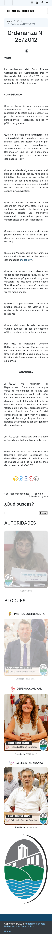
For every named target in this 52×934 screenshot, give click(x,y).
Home (7, 931)
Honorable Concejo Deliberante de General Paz (24, 925)
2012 (19, 21)
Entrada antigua (37, 496)
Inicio (9, 21)
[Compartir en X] (20, 478)
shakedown (26, 260)
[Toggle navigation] (8, 3)
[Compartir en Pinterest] (31, 478)
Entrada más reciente (17, 493)
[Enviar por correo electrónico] (15, 478)
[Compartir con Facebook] (26, 478)
